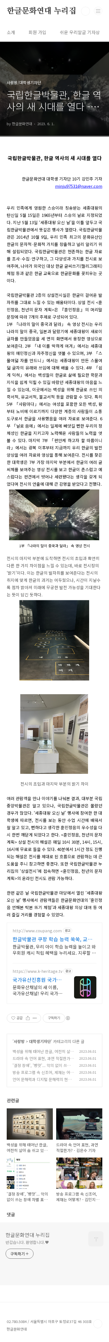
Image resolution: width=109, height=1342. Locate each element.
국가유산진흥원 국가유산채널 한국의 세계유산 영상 (38, 979)
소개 (11, 32)
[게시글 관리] (34, 1018)
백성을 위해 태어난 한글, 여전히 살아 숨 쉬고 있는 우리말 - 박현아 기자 (43, 1054)
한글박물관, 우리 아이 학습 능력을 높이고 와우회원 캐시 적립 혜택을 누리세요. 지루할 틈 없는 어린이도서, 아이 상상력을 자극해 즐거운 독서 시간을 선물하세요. (54, 949)
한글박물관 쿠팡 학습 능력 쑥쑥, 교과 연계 (52, 939)
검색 (85, 11)
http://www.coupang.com (37, 930)
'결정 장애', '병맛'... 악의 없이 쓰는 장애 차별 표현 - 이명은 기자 (42, 1068)
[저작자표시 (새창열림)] (67, 1018)
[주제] (98, 11)
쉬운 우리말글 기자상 (80, 32)
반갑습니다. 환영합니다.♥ (27, 1242)
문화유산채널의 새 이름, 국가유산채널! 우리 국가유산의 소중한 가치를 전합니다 (37, 990)
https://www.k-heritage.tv (37, 971)
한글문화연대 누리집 (41, 11)
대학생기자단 (40, 1041)
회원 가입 (37, 32)
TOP (97, 1323)
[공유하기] (27, 1018)
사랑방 (19, 1041)
